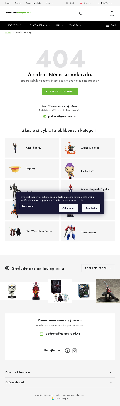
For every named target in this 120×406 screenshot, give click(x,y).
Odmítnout (68, 208)
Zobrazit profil (96, 268)
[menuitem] (16, 25)
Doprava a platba (33, 3)
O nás (17, 3)
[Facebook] (67, 350)
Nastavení (28, 206)
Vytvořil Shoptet (61, 398)
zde (81, 200)
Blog (7, 3)
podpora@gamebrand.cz (62, 116)
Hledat (81, 13)
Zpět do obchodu (62, 91)
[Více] (111, 25)
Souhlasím (91, 208)
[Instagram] (74, 350)
